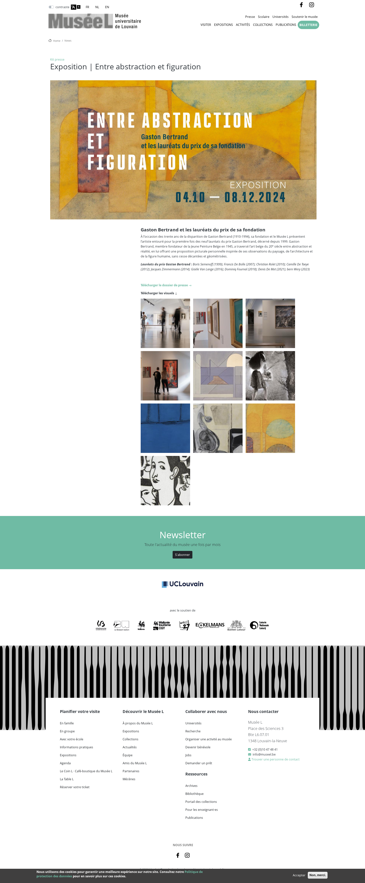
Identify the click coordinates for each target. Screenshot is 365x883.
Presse (250, 17)
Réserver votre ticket (75, 787)
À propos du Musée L (138, 723)
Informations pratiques (76, 747)
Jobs (188, 755)
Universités (280, 17)
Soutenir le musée (305, 17)
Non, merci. (317, 875)
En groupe (67, 731)
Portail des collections (201, 802)
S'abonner (182, 555)
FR (87, 7)
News (67, 40)
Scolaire (263, 17)
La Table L (67, 779)
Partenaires (131, 771)
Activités (243, 25)
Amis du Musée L (135, 763)
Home (56, 41)
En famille (67, 723)
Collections (263, 25)
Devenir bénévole (197, 747)
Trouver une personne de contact (275, 759)
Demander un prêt (198, 763)
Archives (191, 786)
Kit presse (57, 59)
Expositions (223, 25)
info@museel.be (264, 754)
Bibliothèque (194, 794)
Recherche (193, 731)
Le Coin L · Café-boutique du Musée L (86, 771)
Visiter (206, 25)
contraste (62, 7)
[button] (165, 324)
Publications (286, 25)
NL (97, 7)
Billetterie (308, 25)
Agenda (65, 763)
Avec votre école (71, 739)
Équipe (128, 755)
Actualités (130, 747)
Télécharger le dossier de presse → (166, 285)
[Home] (95, 21)
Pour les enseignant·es (201, 810)
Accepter (299, 875)
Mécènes (129, 779)
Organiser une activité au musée (208, 739)
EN (107, 7)
